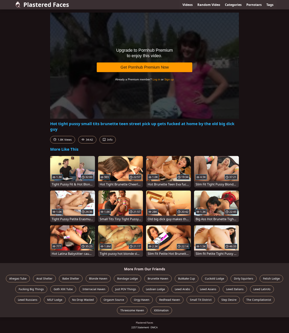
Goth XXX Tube (63, 289)
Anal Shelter (44, 278)
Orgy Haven (141, 300)
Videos (187, 5)
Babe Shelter (70, 278)
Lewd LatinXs (262, 289)
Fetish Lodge (271, 278)
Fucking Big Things (31, 289)
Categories (233, 5)
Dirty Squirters (243, 278)
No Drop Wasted (83, 300)
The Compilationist (258, 300)
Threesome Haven (132, 310)
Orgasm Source (114, 300)
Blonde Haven (98, 278)
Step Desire (229, 300)
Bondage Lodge (127, 278)
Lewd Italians (235, 289)
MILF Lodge (54, 300)
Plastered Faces (46, 5)
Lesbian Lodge (155, 289)
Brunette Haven (158, 278)
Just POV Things (125, 289)
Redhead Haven (169, 300)
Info (109, 139)
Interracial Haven (94, 289)
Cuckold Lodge (214, 278)
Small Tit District (201, 300)
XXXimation (161, 310)
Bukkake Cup (186, 278)
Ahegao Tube (18, 278)
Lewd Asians (208, 289)
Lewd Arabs (182, 289)
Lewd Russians (27, 300)
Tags (269, 5)
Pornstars (254, 5)
